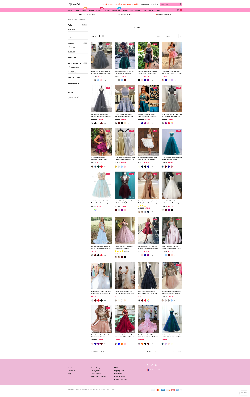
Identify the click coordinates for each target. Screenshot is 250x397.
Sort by (159, 36)
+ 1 (105, 255)
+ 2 (105, 80)
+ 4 (128, 80)
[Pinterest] (152, 365)
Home (69, 19)
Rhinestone (74, 67)
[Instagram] (156, 365)
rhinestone (73, 97)
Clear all (85, 92)
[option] (87, 14)
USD (159, 370)
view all (84, 25)
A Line (75, 19)
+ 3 (152, 80)
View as (93, 36)
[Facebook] (147, 365)
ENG (151, 370)
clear (85, 43)
